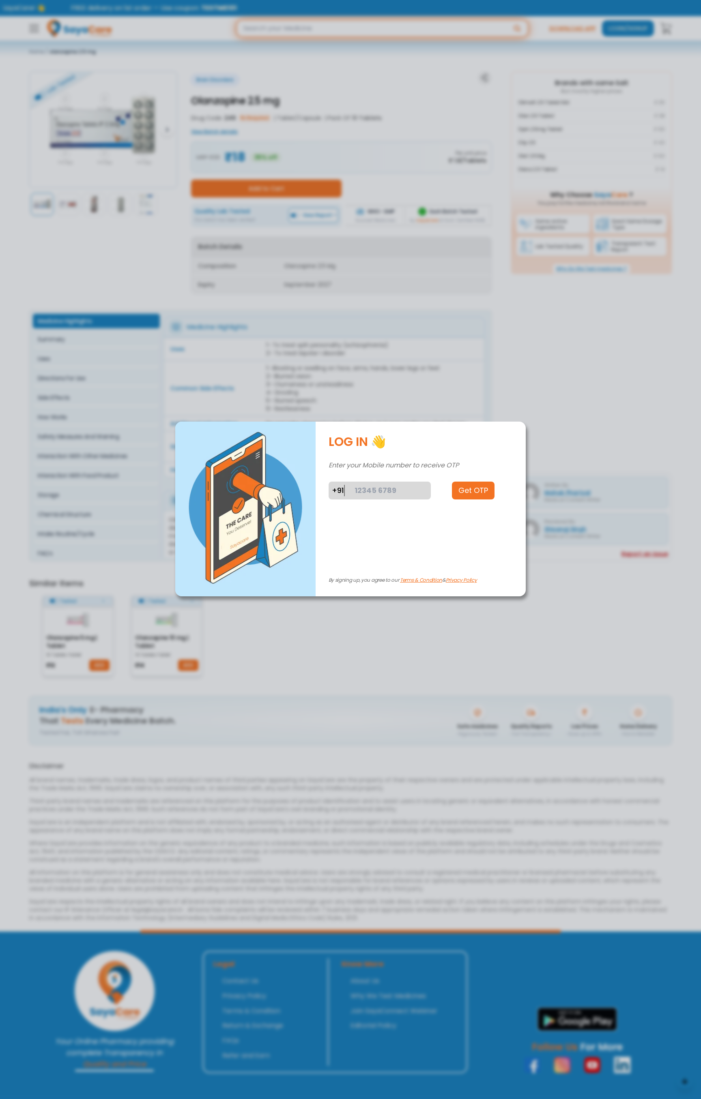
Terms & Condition (421, 579)
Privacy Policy (461, 579)
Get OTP (473, 490)
